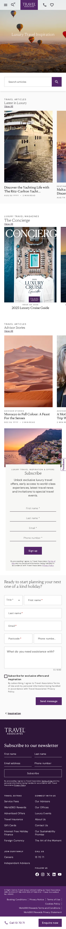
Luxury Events (43, 813)
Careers (8, 857)
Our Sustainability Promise (45, 833)
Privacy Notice (37, 899)
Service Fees (11, 801)
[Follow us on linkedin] (54, 875)
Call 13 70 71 (17, 923)
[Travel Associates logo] (14, 735)
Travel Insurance (13, 819)
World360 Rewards (15, 807)
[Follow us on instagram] (43, 875)
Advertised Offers (14, 813)
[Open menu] (5, 4)
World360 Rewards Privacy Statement (43, 912)
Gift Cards (10, 825)
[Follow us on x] (48, 875)
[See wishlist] (51, 5)
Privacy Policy (48, 565)
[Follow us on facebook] (37, 875)
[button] (57, 82)
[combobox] (33, 82)
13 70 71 (45, 5)
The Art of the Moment (48, 840)
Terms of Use (47, 781)
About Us (40, 819)
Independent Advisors (17, 863)
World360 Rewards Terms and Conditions (39, 908)
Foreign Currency (14, 840)
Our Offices (42, 807)
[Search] (12, 4)
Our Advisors (42, 801)
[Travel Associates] (29, 5)
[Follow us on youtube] (60, 875)
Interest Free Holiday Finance (16, 833)
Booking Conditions (17, 899)
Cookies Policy (52, 903)
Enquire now (50, 923)
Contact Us (41, 825)
